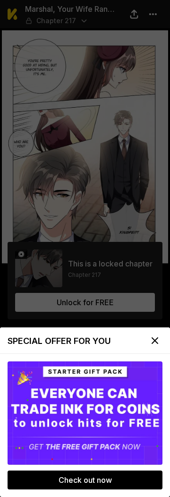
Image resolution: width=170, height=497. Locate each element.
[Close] (154, 340)
